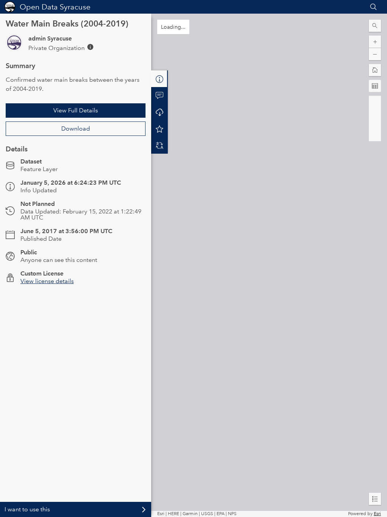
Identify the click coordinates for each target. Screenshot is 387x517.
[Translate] (159, 145)
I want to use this (27, 509)
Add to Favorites (159, 128)
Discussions (159, 95)
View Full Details (75, 110)
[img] (90, 47)
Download (75, 128)
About (159, 78)
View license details (47, 281)
